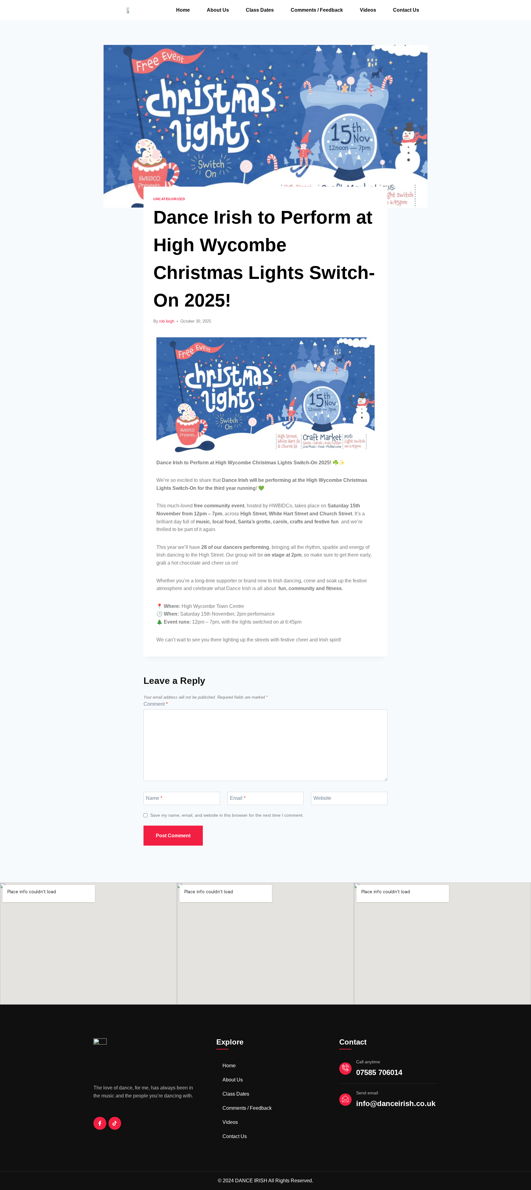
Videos (368, 10)
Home (183, 10)
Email (238, 797)
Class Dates (260, 10)
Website (322, 797)
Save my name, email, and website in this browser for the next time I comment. (227, 815)
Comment (156, 704)
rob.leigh (166, 321)
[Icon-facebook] (99, 1123)
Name (154, 797)
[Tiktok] (114, 1123)
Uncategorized (169, 199)
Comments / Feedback (317, 10)
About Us (218, 10)
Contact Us (406, 10)
